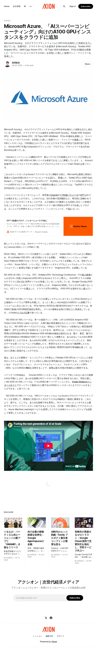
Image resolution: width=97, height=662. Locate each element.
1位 (69, 209)
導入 (28, 288)
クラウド (7, 21)
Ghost (54, 641)
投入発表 (86, 275)
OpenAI (54, 195)
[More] (31, 6)
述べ (85, 288)
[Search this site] (64, 6)
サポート (60, 636)
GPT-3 (83, 195)
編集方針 (49, 636)
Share (87, 64)
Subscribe (85, 6)
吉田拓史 (16, 62)
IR (25, 6)
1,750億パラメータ (69, 195)
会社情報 (16, 6)
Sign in (72, 6)
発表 (76, 139)
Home (6, 6)
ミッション (37, 636)
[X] (46, 618)
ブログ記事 (24, 312)
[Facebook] (51, 618)
